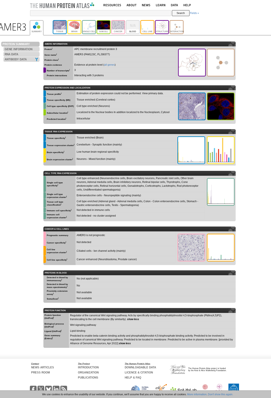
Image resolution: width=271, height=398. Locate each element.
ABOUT (132, 5)
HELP (187, 5)
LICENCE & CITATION (139, 372)
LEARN (161, 5)
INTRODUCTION (88, 367)
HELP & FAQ (133, 377)
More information (197, 394)
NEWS (146, 5)
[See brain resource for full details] (44, 151)
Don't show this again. (220, 394)
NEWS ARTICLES (42, 367)
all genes (109, 64)
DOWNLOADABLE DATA (140, 367)
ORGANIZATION (88, 372)
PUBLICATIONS (88, 377)
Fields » (194, 13)
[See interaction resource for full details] (221, 62)
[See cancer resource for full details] (44, 235)
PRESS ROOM (40, 372)
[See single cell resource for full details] (44, 106)
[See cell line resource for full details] (44, 251)
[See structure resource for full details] (192, 62)
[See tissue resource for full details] (44, 93)
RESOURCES (112, 5)
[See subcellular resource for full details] (221, 106)
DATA (174, 5)
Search (181, 13)
